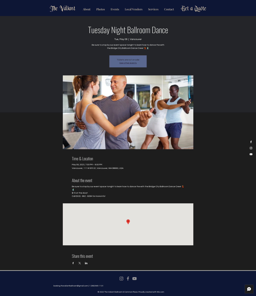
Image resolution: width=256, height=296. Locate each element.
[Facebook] (251, 142)
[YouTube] (251, 154)
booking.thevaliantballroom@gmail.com (70, 286)
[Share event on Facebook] (73, 263)
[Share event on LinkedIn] (86, 263)
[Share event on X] (79, 263)
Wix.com (160, 292)
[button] (133, 8)
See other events (128, 63)
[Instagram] (251, 148)
